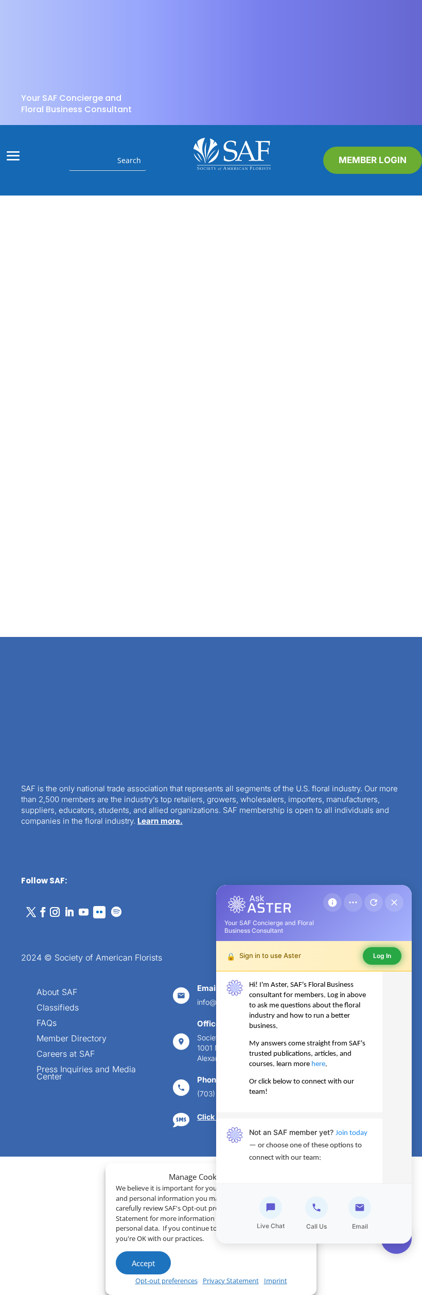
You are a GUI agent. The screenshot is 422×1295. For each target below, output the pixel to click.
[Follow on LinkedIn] (69, 912)
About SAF (57, 992)
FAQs (47, 1023)
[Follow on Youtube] (83, 912)
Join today (351, 1133)
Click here (214, 1116)
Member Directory (72, 1039)
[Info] (332, 902)
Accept (143, 1263)
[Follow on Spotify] (116, 912)
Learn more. (160, 821)
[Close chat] (394, 902)
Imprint (275, 1280)
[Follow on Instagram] (54, 912)
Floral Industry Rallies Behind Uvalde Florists (108, 416)
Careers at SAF (66, 1054)
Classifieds (58, 1008)
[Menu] (353, 902)
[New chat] (373, 902)
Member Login (373, 160)
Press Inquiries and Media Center (86, 1073)
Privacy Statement (231, 1280)
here (318, 1064)
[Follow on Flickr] (99, 912)
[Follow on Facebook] (42, 912)
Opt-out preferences (166, 1280)
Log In (382, 956)
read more (79, 521)
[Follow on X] (31, 912)
